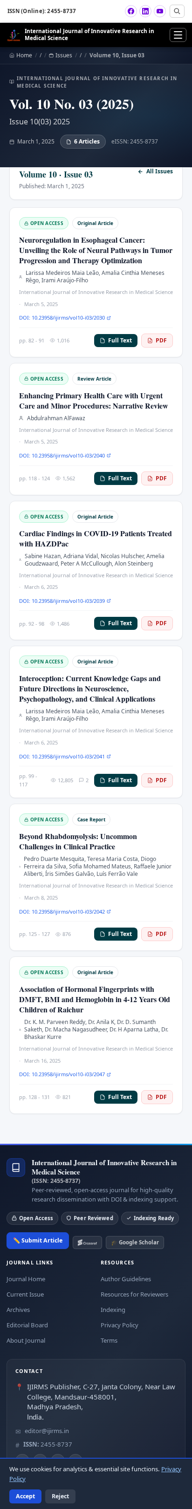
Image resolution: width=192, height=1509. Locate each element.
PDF (161, 340)
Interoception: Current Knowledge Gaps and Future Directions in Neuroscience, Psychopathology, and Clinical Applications (90, 688)
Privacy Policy (119, 1325)
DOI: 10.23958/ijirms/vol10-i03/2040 (62, 455)
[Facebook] (131, 11)
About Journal (26, 1340)
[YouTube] (160, 11)
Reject (60, 1496)
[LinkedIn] (145, 11)
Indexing (113, 1309)
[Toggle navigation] (178, 35)
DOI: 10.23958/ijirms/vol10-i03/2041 (62, 756)
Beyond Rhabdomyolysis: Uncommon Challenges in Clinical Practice (78, 841)
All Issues (159, 171)
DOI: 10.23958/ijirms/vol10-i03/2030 (62, 317)
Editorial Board (27, 1325)
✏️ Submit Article (37, 1240)
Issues (63, 55)
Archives (18, 1309)
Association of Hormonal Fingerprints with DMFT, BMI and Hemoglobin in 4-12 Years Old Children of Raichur (94, 999)
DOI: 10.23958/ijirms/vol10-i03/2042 (62, 911)
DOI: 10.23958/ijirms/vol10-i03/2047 (62, 1074)
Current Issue (25, 1294)
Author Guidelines (126, 1279)
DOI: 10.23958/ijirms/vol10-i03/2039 (62, 600)
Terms (109, 1340)
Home (24, 55)
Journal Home (26, 1279)
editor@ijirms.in (47, 1431)
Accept (25, 1496)
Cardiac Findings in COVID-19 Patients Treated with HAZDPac (95, 538)
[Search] (177, 11)
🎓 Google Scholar (135, 1242)
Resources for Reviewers (134, 1294)
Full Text (120, 340)
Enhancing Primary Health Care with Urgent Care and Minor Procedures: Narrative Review (93, 400)
